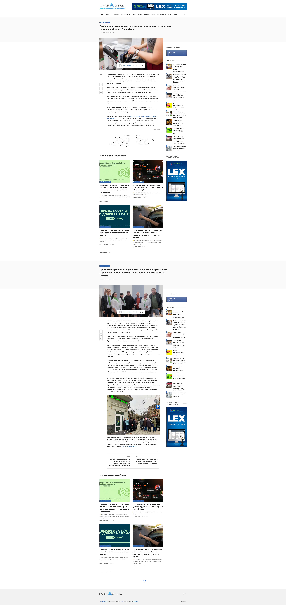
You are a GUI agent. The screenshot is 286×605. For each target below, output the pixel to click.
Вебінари (146, 14)
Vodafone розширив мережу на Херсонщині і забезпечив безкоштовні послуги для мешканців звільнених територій (119, 462)
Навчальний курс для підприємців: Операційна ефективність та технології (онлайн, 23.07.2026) (179, 114)
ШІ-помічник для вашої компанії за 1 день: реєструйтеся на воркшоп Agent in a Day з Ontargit (148, 187)
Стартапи (116, 14)
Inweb (122, 601)
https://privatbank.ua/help (129, 446)
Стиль (175, 14)
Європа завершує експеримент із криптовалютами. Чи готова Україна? (178, 123)
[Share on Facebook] (101, 84)
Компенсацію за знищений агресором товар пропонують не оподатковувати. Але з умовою (179, 97)
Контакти (183, 601)
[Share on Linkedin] (101, 92)
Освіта (153, 14)
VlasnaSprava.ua (103, 601)
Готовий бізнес (161, 14)
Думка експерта (137, 14)
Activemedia (135, 601)
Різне (169, 14)
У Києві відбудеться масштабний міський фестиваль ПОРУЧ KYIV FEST (179, 131)
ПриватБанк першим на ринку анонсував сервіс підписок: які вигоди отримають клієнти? (114, 233)
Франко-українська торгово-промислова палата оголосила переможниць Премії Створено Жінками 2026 (179, 140)
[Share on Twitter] (101, 88)
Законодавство (126, 14)
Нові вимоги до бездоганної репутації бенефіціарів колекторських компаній (179, 88)
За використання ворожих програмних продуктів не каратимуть (179, 148)
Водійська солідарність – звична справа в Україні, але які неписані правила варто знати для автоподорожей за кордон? (148, 234)
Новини (108, 14)
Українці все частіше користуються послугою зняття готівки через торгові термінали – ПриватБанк (147, 461)
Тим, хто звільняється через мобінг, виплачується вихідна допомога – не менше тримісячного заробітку (145, 141)
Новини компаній (104, 22)
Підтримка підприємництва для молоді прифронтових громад (178, 106)
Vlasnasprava (127, 65)
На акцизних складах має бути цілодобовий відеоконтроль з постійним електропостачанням (179, 68)
